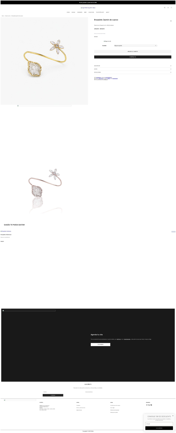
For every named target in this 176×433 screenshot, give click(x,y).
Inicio (3, 15)
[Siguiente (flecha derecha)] (173, 216)
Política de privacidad (114, 410)
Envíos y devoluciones (81, 407)
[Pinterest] (151, 405)
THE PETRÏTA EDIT (100, 12)
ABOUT (107, 12)
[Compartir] (171, 1)
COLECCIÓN (91, 12)
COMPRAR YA (133, 57)
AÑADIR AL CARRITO (133, 51)
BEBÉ (85, 12)
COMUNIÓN (79, 12)
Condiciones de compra (115, 405)
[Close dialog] (173, 416)
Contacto (78, 405)
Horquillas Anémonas (6, 234)
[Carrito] (171, 7)
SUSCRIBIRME (159, 428)
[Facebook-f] (147, 405)
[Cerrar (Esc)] (174, 1)
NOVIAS (73, 12)
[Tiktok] (150, 405)
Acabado (104, 45)
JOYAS (68, 12)
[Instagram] (148, 405)
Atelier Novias (79, 410)
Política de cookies (114, 412)
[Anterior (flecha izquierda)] (2, 216)
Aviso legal (112, 407)
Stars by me (7, 15)
